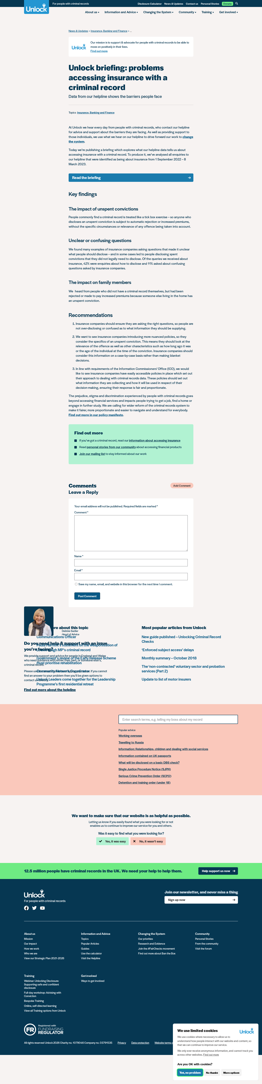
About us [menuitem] (91, 12)
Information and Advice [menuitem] (120, 12)
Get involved (89, 976)
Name (78, 556)
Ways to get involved (92, 981)
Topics (85, 939)
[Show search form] (236, 3)
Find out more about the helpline (50, 690)
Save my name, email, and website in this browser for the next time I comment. (125, 584)
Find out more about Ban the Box (156, 953)
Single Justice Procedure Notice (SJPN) (145, 769)
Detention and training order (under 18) (144, 783)
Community (202, 934)
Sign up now (176, 900)
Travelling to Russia (131, 742)
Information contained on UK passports (145, 756)
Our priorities (145, 939)
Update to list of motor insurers (166, 679)
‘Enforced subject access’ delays (168, 649)
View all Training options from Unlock (45, 1010)
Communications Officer (56, 636)
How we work (31, 948)
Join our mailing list (92, 454)
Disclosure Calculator (150, 3)
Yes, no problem (190, 1072)
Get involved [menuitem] (227, 12)
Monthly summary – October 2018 (169, 657)
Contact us (192, 3)
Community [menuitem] (186, 12)
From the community (206, 943)
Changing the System (151, 934)
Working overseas (130, 736)
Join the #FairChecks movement (156, 948)
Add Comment (182, 485)
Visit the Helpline (90, 958)
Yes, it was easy (115, 841)
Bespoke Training (34, 1001)
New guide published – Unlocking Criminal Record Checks (181, 639)
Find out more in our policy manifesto (96, 414)
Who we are (30, 953)
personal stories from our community (111, 447)
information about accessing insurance (154, 440)
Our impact (30, 943)
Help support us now (216, 871)
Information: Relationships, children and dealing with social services (163, 749)
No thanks (212, 1072)
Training (29, 976)
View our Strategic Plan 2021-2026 (44, 958)
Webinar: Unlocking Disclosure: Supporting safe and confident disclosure (41, 984)
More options (231, 1072)
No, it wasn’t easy (151, 841)
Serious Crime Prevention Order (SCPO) (145, 776)
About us (29, 934)
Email (78, 570)
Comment (81, 512)
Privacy (122, 1042)
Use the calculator (91, 953)
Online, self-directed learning (40, 1006)
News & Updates (173, 3)
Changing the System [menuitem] (157, 12)
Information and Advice (95, 934)
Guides (85, 948)
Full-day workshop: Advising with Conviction (42, 994)
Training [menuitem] (207, 12)
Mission (28, 939)
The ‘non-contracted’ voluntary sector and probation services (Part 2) (183, 668)
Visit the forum (203, 948)
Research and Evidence (151, 943)
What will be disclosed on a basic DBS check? (149, 763)
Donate (227, 3)
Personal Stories (210, 3)
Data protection (140, 1042)
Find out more (99, 51)
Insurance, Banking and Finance (109, 31)
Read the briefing (86, 177)
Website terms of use (167, 1042)
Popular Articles (90, 943)
